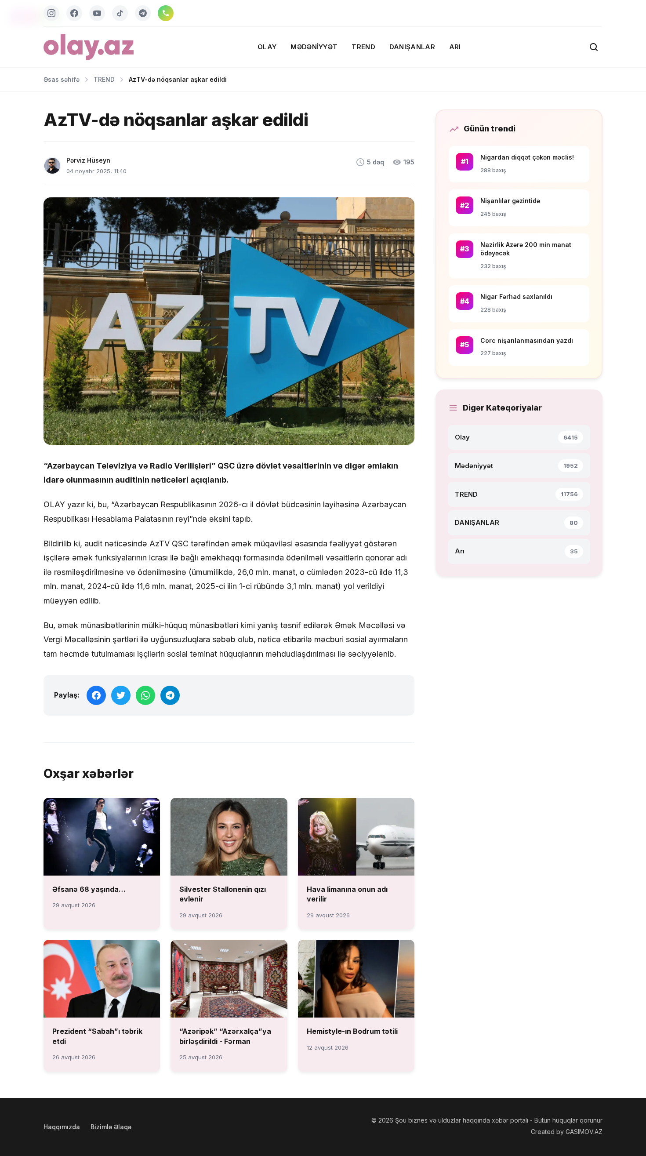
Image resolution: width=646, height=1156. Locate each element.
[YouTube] (97, 13)
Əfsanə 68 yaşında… (89, 889)
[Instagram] (51, 13)
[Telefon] (166, 13)
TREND (363, 47)
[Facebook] (74, 13)
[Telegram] (143, 13)
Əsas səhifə (62, 79)
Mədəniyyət (314, 47)
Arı (455, 47)
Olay (267, 47)
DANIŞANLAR (412, 47)
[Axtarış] (593, 47)
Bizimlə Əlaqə (111, 1127)
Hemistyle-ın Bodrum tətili (352, 1031)
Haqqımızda (62, 1127)
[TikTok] (120, 13)
